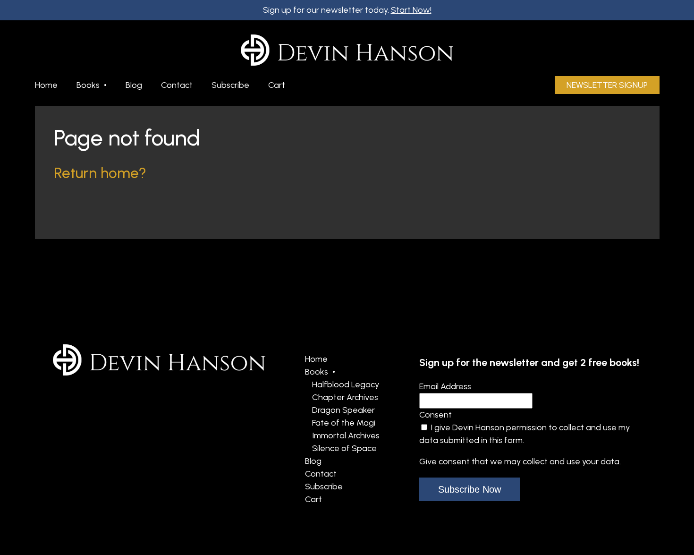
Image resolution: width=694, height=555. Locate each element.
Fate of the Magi (343, 423)
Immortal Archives (346, 435)
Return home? (100, 173)
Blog (134, 85)
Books (88, 85)
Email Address (445, 386)
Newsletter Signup (607, 85)
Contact (177, 85)
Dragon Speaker (343, 410)
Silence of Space (344, 448)
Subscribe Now (469, 489)
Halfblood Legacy (345, 384)
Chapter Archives (345, 397)
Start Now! (411, 10)
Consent (435, 415)
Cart (276, 85)
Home (46, 85)
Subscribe (230, 85)
